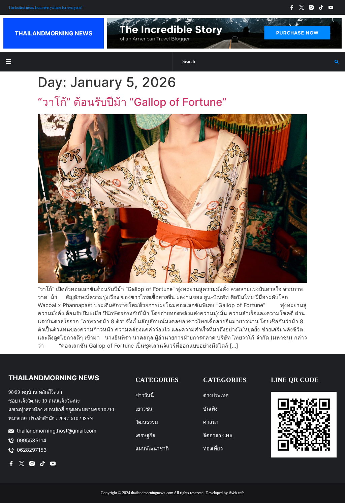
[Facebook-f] (291, 7)
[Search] (254, 61)
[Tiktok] (321, 7)
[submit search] (337, 62)
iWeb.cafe (236, 493)
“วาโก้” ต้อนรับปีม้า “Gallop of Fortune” (132, 102)
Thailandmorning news (53, 33)
